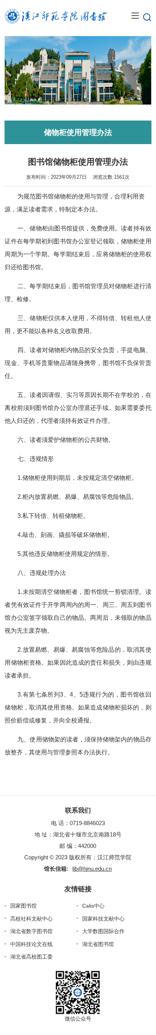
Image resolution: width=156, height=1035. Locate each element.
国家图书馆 (23, 906)
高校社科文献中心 (31, 919)
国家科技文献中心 (103, 919)
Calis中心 (93, 906)
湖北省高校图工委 (31, 957)
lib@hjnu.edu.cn (92, 868)
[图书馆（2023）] (56, 16)
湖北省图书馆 (98, 944)
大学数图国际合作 (103, 931)
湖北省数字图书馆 (31, 931)
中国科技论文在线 (31, 944)
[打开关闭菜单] (135, 16)
